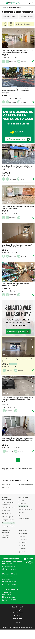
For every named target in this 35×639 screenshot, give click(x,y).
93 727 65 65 (12, 102)
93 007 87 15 (9, 370)
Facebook (23, 533)
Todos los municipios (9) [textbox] (27, 16)
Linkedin (23, 546)
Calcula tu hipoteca (8, 507)
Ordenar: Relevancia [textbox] (23, 24)
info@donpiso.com (10, 566)
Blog (19, 516)
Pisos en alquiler (7, 517)
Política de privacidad (17, 607)
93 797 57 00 (9, 411)
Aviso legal (17, 610)
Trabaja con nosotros (25, 509)
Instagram (23, 539)
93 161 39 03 (12, 61)
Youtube (23, 543)
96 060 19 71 (12, 600)
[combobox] (10, 16)
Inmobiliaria (5, 7)
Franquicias (22, 503)
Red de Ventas (23, 506)
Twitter (22, 536)
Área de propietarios (8, 526)
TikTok (22, 552)
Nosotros (21, 500)
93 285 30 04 (12, 256)
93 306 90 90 (12, 569)
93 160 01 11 (12, 218)
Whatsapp (23, 549)
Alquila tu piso (6, 514)
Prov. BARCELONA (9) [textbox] (10, 16)
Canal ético (17, 616)
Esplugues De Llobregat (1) (27, 484)
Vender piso (6, 511)
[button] (4, 38)
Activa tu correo (23, 519)
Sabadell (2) (5, 487)
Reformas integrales (8, 523)
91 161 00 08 (12, 585)
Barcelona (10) (6, 484)
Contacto (21, 512)
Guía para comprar (8, 520)
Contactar (23, 61)
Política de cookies (17, 613)
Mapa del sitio (17, 619)
